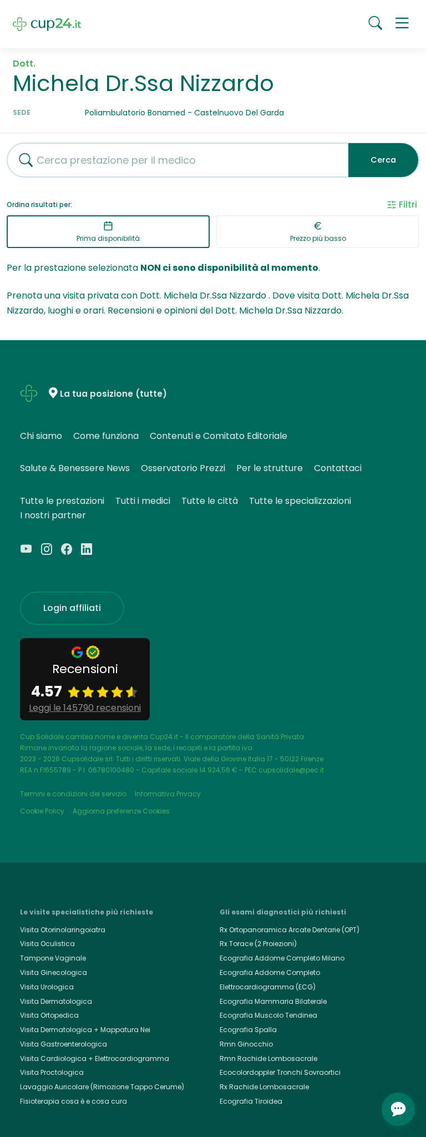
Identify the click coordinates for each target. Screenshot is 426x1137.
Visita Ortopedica (49, 1015)
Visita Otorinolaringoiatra (62, 929)
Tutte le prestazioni (62, 500)
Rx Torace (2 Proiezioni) (258, 943)
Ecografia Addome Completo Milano (282, 958)
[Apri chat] (398, 1109)
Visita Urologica (47, 987)
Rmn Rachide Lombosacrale (268, 1058)
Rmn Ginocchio (246, 1044)
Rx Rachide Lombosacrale (264, 1086)
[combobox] (173, 160)
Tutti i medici (142, 500)
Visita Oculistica (47, 943)
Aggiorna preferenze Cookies (121, 811)
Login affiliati (72, 608)
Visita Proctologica (52, 1072)
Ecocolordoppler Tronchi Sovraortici (280, 1072)
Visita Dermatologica (56, 1001)
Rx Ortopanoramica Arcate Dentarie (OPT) (289, 929)
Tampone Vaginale (53, 958)
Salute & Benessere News (75, 468)
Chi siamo (41, 435)
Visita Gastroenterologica (63, 1044)
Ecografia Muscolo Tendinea (268, 1015)
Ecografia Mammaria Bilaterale (273, 1001)
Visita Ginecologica (53, 972)
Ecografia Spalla (248, 1029)
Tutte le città (209, 500)
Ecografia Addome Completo (270, 972)
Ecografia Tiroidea (251, 1101)
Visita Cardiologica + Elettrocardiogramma (94, 1058)
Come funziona (106, 435)
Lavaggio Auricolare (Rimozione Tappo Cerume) (102, 1086)
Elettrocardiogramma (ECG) (268, 987)
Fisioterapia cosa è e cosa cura (73, 1101)
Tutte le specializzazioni (300, 500)
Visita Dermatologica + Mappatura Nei (85, 1029)
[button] (402, 24)
